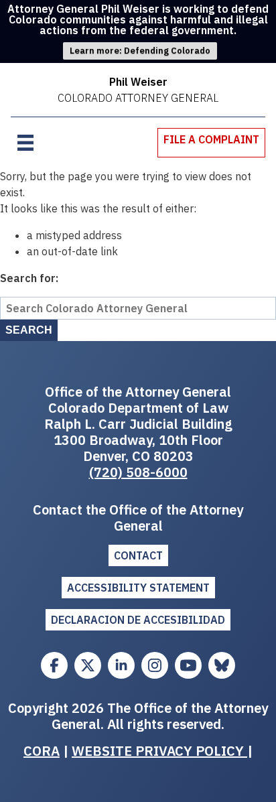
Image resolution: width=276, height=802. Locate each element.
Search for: (29, 278)
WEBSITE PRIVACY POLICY (159, 751)
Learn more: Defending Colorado (140, 50)
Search (28, 330)
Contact (138, 555)
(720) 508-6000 (138, 472)
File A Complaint (211, 139)
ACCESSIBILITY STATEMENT (138, 587)
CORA (41, 751)
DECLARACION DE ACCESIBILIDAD (138, 619)
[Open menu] (25, 142)
